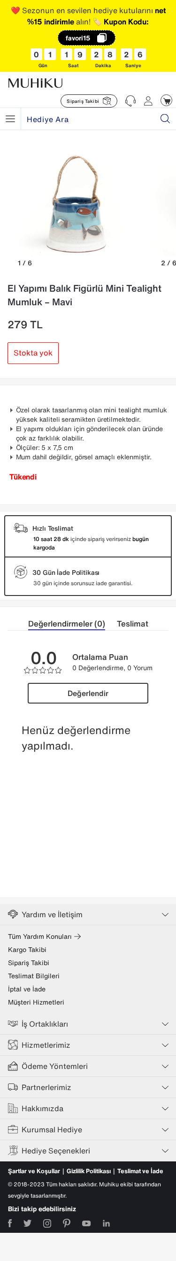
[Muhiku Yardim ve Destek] (130, 101)
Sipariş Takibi (28, 962)
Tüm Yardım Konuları (40, 936)
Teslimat (132, 623)
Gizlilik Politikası (89, 1171)
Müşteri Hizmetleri (36, 1002)
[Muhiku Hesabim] (148, 101)
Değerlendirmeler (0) (66, 623)
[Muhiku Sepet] (166, 100)
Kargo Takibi (27, 949)
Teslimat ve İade (140, 1171)
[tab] (72, 624)
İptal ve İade (27, 989)
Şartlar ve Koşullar (34, 1171)
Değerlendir (88, 693)
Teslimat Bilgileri (34, 976)
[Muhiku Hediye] (10, 119)
